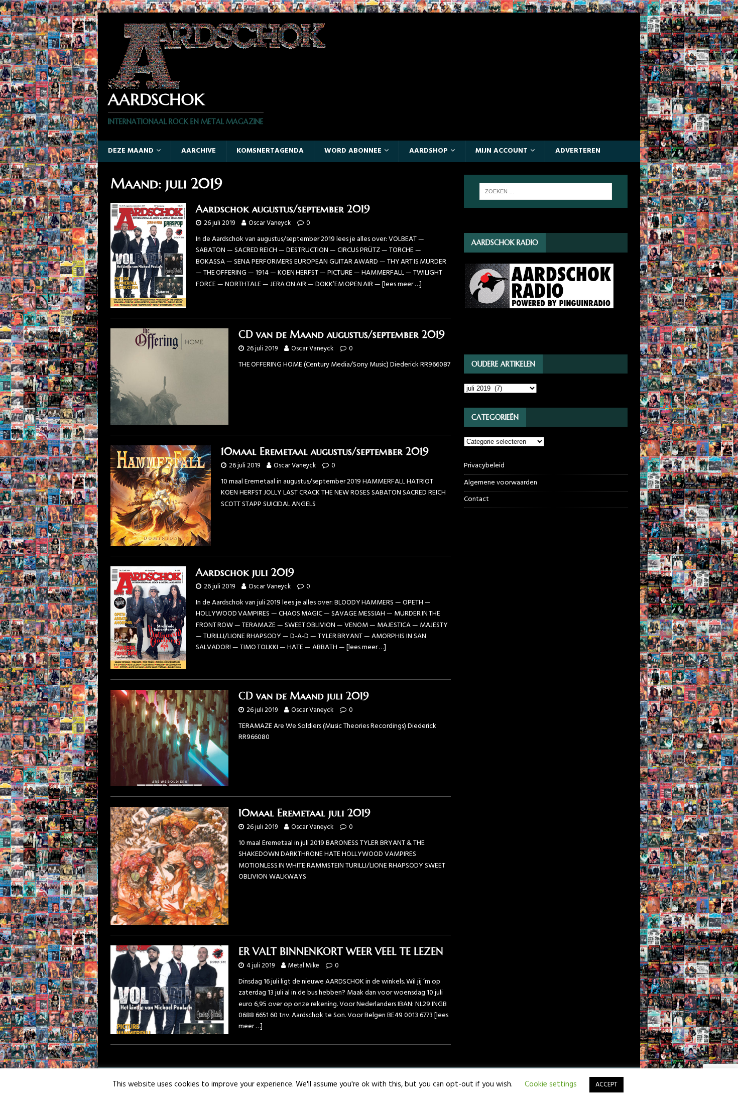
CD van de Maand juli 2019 (303, 696)
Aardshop (428, 151)
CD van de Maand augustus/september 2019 (341, 334)
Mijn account (501, 151)
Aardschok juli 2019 (245, 572)
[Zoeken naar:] (546, 191)
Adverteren (577, 151)
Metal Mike (303, 965)
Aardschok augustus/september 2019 (283, 209)
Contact (476, 499)
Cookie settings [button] (551, 1084)
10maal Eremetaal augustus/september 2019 (325, 451)
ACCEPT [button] (606, 1084)
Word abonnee (353, 151)
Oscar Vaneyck (270, 223)
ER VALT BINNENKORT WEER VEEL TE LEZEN (340, 951)
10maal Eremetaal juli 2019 (304, 813)
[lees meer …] (402, 284)
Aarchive (198, 151)
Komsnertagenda (270, 151)
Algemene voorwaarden (500, 482)
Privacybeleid (484, 465)
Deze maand (131, 151)
